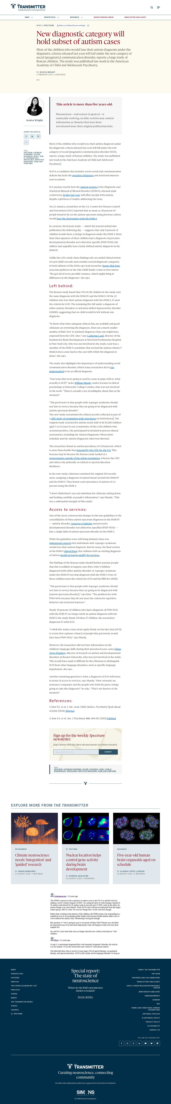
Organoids (122, 849)
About (149, 970)
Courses (15, 1010)
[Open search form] (151, 7)
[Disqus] (85, 923)
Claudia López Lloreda (132, 871)
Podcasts (15, 990)
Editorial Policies (151, 1014)
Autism (37, 154)
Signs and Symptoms (107, 771)
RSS (158, 1004)
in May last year (71, 195)
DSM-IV (108, 769)
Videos (14, 994)
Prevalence (29, 160)
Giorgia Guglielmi (79, 876)
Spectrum (49, 25)
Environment (21, 849)
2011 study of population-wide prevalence (73, 419)
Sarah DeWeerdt (27, 871)
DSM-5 (36, 156)
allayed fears (70, 551)
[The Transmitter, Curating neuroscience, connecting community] (28, 7)
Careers (156, 1000)
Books (14, 998)
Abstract (70, 711)
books (22, 1002)
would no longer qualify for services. (80, 555)
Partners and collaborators (146, 978)
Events (14, 1006)
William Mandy (83, 383)
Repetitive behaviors (87, 771)
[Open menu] (158, 7)
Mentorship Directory (149, 992)
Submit (108, 752)
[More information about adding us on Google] (88, 25)
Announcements (152, 996)
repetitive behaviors (83, 175)
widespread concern (60, 543)
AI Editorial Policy (151, 1018)
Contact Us (154, 1030)
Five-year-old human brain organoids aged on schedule (136, 860)
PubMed (111, 718)
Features (15, 978)
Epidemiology (32, 158)
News (27, 17)
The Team (156, 974)
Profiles (15, 982)
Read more (85, 997)
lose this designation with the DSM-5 (77, 219)
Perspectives (50, 17)
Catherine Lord (95, 336)
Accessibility (153, 1026)
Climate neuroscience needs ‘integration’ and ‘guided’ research (33, 860)
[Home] (85, 1066)
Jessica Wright (47, 72)
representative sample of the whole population (74, 458)
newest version (89, 187)
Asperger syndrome (81, 524)
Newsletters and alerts (148, 982)
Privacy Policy (153, 1022)
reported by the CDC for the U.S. (93, 450)
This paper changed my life (24, 986)
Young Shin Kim (111, 266)
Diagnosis (28, 156)
